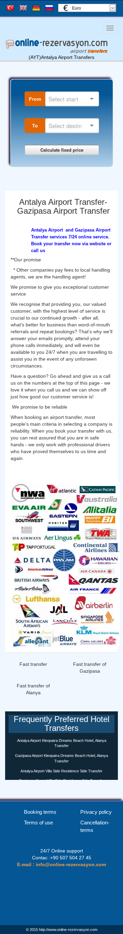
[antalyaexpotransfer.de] (65, 564)
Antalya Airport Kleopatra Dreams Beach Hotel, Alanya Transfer (61, 743)
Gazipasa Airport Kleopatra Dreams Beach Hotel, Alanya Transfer (61, 758)
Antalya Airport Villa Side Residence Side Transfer (61, 771)
